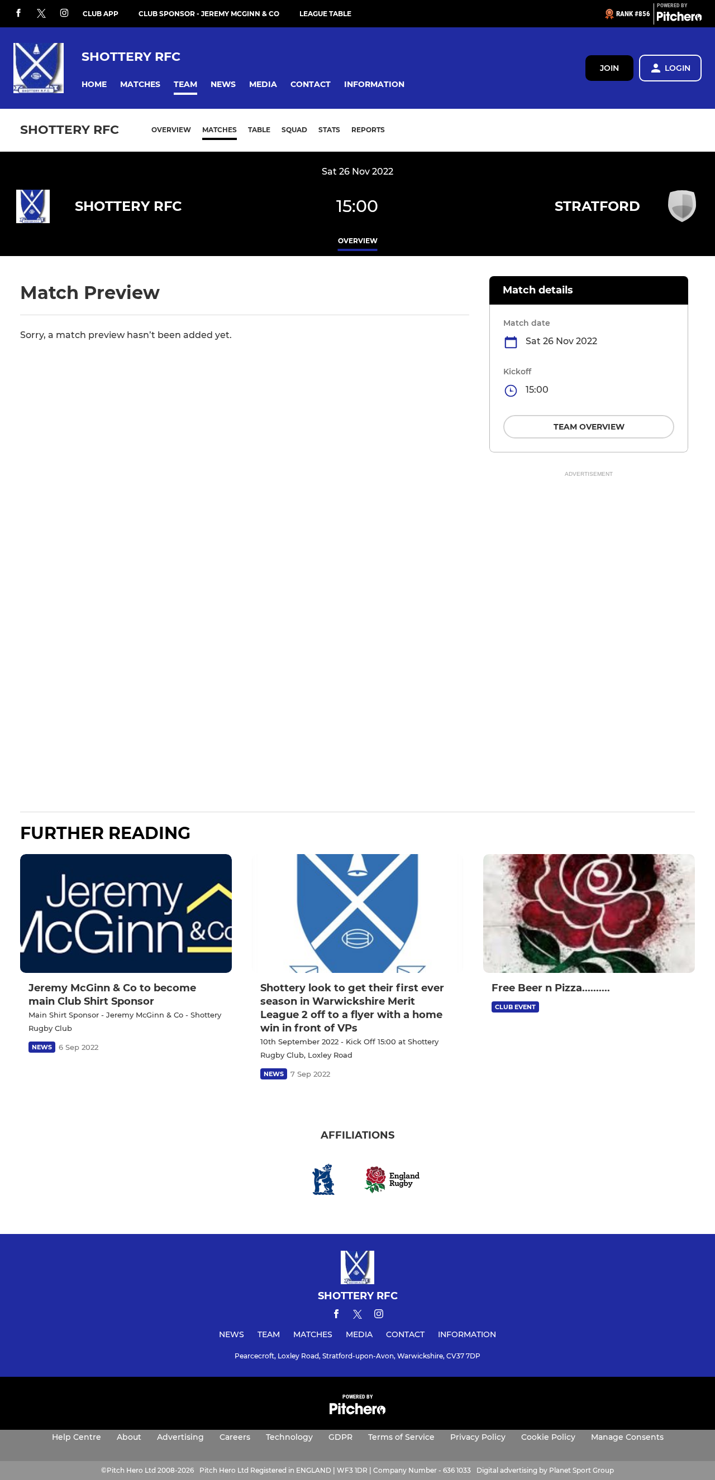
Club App (100, 13)
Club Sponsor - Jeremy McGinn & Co (209, 13)
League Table (325, 13)
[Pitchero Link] (679, 18)
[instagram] (64, 14)
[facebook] (18, 14)
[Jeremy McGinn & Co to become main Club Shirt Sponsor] (126, 913)
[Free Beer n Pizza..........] (589, 913)
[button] (94, 84)
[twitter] (41, 14)
